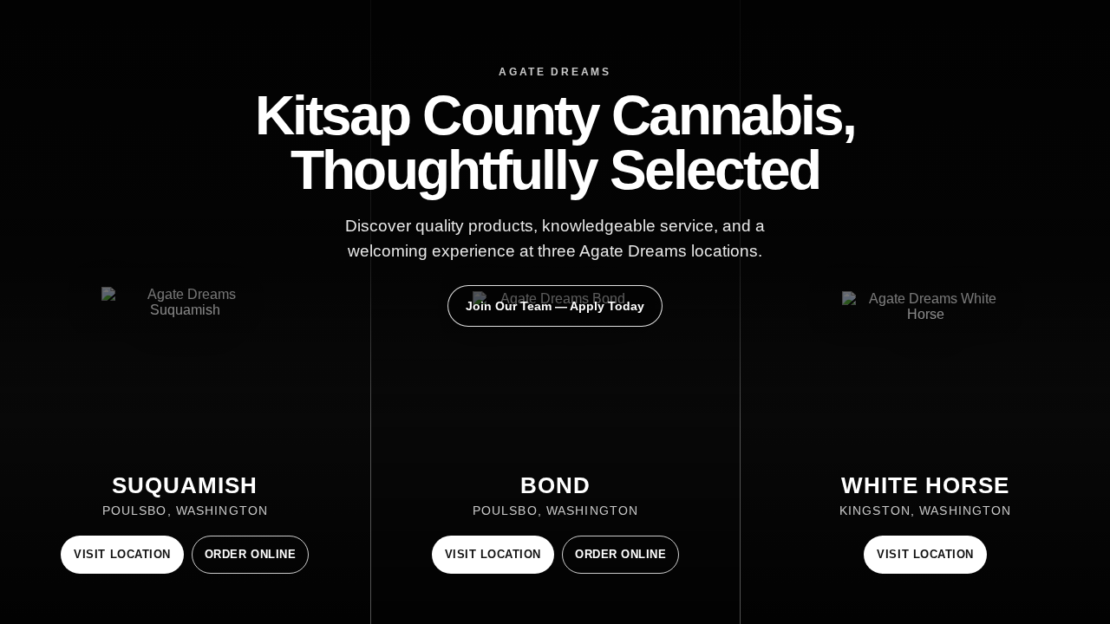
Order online (250, 554)
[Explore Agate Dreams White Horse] (925, 312)
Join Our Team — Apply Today (555, 306)
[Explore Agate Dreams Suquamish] (185, 312)
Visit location (122, 554)
